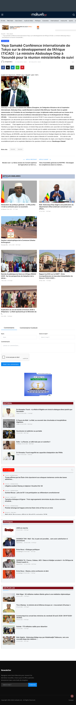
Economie (46, 21)
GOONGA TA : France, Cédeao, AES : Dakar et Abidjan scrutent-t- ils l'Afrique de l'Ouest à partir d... (44, 561)
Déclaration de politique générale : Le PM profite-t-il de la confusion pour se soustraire (18, 206)
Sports (71, 21)
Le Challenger (19, 551)
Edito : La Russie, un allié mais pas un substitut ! (33, 442)
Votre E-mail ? (43, 334)
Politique (38, 21)
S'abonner (32, 685)
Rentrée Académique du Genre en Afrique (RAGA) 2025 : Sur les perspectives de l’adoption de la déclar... (18, 276)
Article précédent (31, 159)
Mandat (13, 149)
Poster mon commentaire (11, 364)
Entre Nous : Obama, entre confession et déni (32, 571)
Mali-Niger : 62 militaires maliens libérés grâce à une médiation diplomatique (43, 594)
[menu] (2, 15)
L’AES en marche (22, 528)
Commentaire (5, 341)
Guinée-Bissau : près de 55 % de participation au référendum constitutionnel (32, 493)
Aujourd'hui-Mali (20, 542)
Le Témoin (3, 209)
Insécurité (64, 21)
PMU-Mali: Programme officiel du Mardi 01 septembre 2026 (26, 514)
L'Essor (18, 413)
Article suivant (44, 159)
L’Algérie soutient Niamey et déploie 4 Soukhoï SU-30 (24, 486)
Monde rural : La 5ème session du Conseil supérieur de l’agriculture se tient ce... (19, 164)
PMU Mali (10, 21)
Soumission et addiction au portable (29, 431)
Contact (71, 700)
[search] (73, 15)
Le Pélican (18, 443)
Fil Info (3, 21)
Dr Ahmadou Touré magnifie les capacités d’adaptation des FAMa (39, 452)
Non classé (10, 34)
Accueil (3, 34)
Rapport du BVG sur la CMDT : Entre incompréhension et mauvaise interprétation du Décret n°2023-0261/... (56, 276)
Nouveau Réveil (5, 245)
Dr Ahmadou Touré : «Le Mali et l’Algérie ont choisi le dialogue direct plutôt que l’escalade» (44, 410)
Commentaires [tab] (9, 328)
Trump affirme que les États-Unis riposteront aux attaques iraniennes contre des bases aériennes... (36, 478)
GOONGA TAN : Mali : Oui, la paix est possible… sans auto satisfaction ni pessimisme (42, 540)
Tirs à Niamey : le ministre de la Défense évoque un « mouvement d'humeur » (43, 605)
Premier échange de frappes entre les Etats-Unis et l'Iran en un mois (29, 508)
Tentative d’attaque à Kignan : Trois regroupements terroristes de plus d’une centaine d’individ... (35, 500)
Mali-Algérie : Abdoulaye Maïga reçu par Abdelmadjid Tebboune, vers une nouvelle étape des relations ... (42, 638)
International (55, 21)
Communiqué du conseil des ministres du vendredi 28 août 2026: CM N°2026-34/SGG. (44, 617)
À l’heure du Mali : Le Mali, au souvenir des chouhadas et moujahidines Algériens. (41, 421)
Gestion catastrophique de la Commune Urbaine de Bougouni (18, 241)
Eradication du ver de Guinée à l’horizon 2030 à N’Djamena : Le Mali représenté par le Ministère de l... (18, 312)
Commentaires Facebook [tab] (28, 328)
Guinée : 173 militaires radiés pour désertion (31, 626)
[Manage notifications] (72, 696)
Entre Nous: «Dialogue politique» (28, 549)
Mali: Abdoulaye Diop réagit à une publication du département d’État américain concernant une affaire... (56, 207)
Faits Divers (18, 21)
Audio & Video (28, 21)
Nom (2, 334)
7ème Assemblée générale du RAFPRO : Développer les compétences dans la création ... (56, 164)
